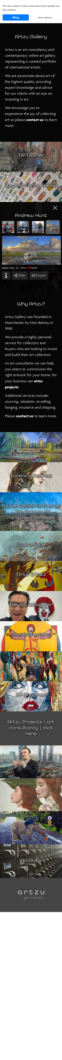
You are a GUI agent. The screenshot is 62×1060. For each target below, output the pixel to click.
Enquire (40, 275)
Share (21, 275)
